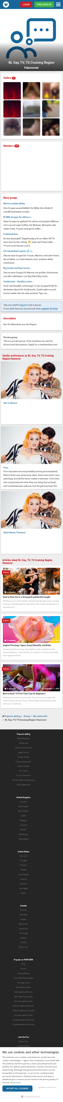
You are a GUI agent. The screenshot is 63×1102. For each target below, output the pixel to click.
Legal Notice (23, 752)
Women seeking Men (23, 1001)
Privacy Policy (23, 757)
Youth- (19, 775)
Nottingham (23, 839)
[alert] (31, 1074)
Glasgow (23, 820)
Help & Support (23, 738)
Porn (5, 467)
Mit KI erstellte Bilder (14, 203)
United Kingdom (23, 797)
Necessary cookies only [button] (47, 1087)
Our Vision (23, 771)
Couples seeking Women (23, 1020)
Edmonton (23, 924)
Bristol (23, 830)
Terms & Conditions (23, 748)
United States (23, 852)
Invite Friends (23, 1046)
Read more (15, 1082)
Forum (23, 969)
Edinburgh (23, 834)
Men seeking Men (23, 987)
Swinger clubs (23, 983)
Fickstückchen (10, 234)
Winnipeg (23, 933)
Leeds (23, 816)
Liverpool (23, 825)
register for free (49, 308)
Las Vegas (23, 888)
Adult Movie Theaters (14, 532)
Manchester (23, 806)
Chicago (23, 860)
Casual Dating (23, 973)
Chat (23, 964)
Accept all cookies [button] (17, 1088)
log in (23, 305)
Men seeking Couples (23, 997)
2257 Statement (23, 785)
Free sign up (44, 4)
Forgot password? (23, 762)
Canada (23, 906)
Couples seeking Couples (23, 1024)
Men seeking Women (23, 992)
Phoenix (23, 865)
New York (23, 856)
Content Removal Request (23, 780)
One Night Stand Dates (23, 978)
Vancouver (23, 929)
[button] (31, 1096)
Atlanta (23, 879)
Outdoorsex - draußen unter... (18, 281)
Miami (23, 893)
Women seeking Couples (23, 1010)
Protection (26, 775)
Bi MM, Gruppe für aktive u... (17, 217)
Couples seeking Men (23, 1015)
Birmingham (23, 811)
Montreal (23, 915)
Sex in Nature (10, 403)
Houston (23, 884)
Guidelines (23, 743)
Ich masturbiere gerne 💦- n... (18, 251)
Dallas (23, 870)
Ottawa (23, 938)
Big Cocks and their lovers (16, 268)
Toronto (23, 910)
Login (26, 4)
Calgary (23, 919)
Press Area (23, 1041)
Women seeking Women (23, 1006)
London (23, 802)
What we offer (23, 766)
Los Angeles (23, 874)
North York (23, 947)
